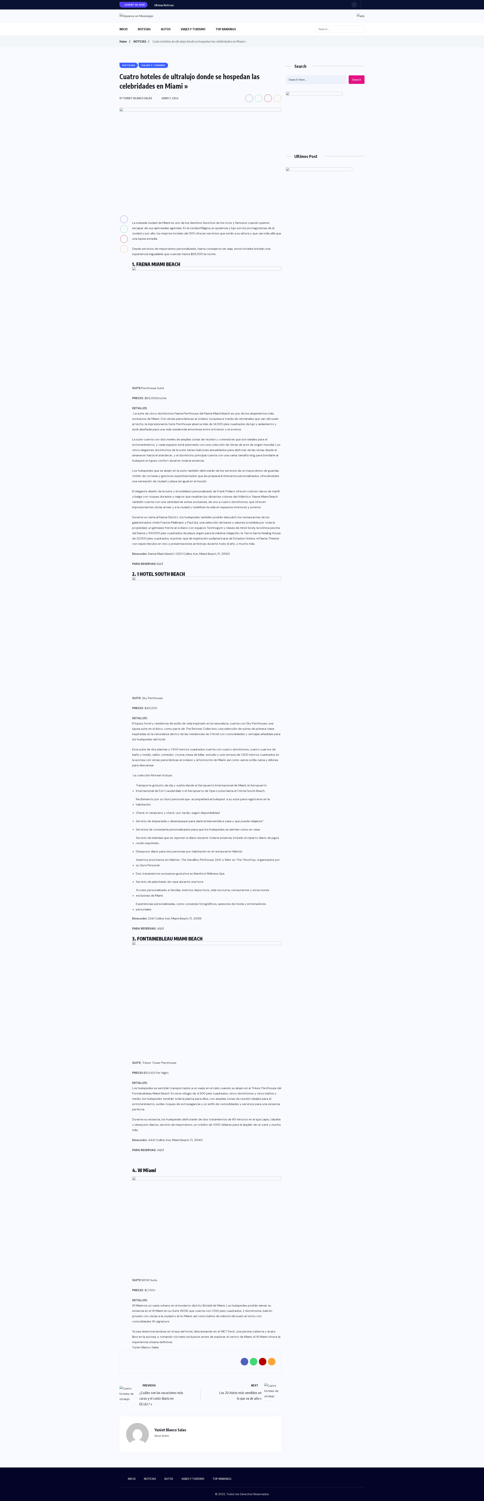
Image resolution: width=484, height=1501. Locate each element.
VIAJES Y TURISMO (193, 29)
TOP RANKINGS (226, 29)
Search (356, 80)
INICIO (123, 29)
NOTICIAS (144, 29)
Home (123, 41)
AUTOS (166, 29)
